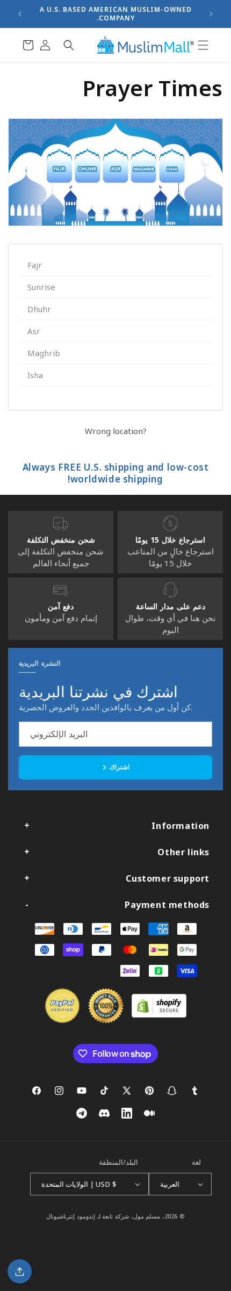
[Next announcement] (211, 14)
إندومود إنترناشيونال (70, 1216)
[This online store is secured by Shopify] (159, 1014)
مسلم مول (147, 1216)
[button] (203, 45)
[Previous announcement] (20, 14)
